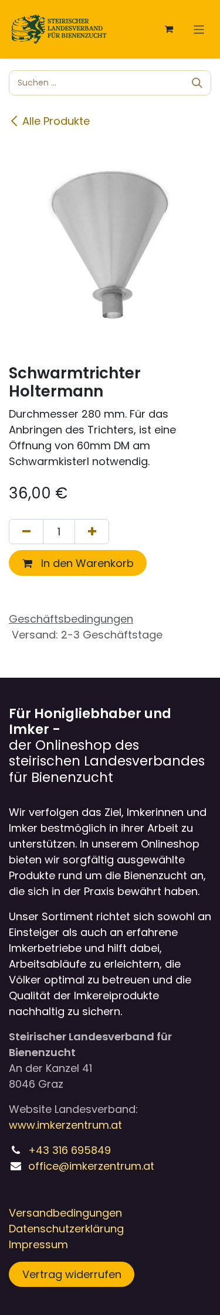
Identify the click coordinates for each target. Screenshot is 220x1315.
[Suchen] (197, 83)
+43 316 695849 (69, 1150)
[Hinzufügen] (92, 531)
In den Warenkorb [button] (86, 563)
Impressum (38, 1244)
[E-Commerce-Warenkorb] (169, 29)
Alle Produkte (56, 121)
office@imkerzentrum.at (91, 1166)
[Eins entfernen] (26, 531)
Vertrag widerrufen (71, 1274)
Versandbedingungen (65, 1212)
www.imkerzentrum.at (65, 1125)
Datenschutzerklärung (66, 1228)
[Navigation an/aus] (199, 29)
